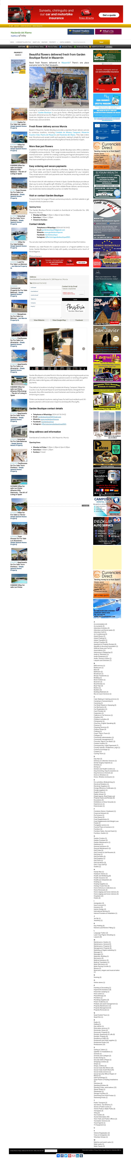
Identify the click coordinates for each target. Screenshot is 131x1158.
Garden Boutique (44, 112)
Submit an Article (97, 46)
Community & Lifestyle (23, 42)
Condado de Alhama (63, 132)
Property (52, 42)
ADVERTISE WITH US (26, 26)
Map (101, 42)
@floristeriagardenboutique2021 (57, 237)
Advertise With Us (116, 1150)
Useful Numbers (65, 42)
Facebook (79, 320)
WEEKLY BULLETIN (37, 26)
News (12, 42)
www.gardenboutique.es (53, 232)
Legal (103, 1150)
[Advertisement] (107, 558)
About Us (108, 1150)
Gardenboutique (51, 235)
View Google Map (59, 320)
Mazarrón (65, 62)
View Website (39, 320)
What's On (36, 42)
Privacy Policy (98, 1150)
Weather (44, 42)
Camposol (76, 132)
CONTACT (16, 26)
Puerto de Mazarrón (48, 135)
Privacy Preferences (51, 1150)
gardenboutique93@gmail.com (53, 230)
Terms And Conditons (87, 1150)
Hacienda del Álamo (67, 135)
